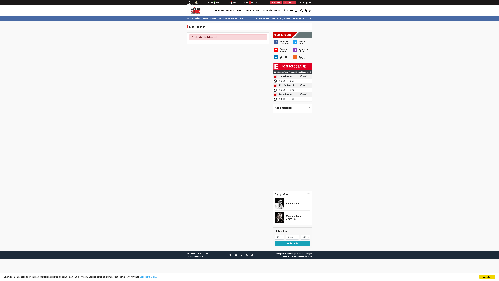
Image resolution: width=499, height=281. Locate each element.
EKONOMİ (230, 10)
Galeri (290, 3)
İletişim (309, 254)
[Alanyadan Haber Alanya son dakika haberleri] (195, 10)
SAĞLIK (240, 10)
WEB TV (277, 3)
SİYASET (256, 10)
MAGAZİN (267, 10)
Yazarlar (261, 18)
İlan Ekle (308, 256)
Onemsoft (198, 256)
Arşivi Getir (292, 243)
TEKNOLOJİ (279, 10)
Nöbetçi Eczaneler (284, 18)
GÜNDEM (219, 10)
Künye (277, 254)
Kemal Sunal (292, 203)
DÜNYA (290, 10)
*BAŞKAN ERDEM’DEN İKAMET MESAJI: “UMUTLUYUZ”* (234, 19)
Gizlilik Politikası (287, 254)
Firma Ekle (299, 256)
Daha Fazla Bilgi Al (148, 276)
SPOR (248, 10)
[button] (306, 107)
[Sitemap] (252, 255)
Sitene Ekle (299, 254)
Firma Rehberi (299, 18)
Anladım (487, 276)
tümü (308, 194)
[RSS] (247, 255)
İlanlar (309, 18)
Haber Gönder (288, 256)
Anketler (271, 18)
